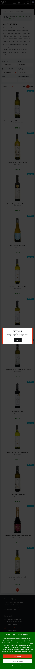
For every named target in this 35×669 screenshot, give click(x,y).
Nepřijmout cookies (17, 661)
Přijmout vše (17, 656)
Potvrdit (17, 340)
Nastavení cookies (17, 665)
